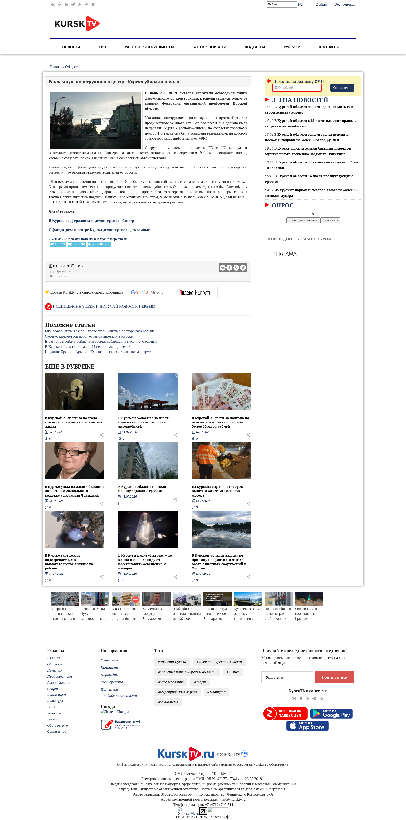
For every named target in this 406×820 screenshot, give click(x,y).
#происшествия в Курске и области (187, 672)
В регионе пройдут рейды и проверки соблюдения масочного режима (101, 341)
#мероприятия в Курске (177, 692)
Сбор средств (112, 682)
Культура (55, 701)
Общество (73, 67)
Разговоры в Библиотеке (150, 46)
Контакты (329, 46)
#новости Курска (172, 662)
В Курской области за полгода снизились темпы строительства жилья (73, 422)
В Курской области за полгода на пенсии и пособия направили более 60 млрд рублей (220, 422)
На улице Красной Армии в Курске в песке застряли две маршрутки (100, 352)
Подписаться (334, 677)
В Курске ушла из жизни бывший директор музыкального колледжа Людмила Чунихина (74, 490)
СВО (102, 46)
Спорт (52, 688)
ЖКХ (51, 707)
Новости (71, 46)
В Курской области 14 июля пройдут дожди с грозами (142, 488)
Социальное (56, 731)
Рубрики (292, 46)
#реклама (76, 244)
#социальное (168, 702)
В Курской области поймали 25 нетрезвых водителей (87, 347)
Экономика (56, 695)
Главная (56, 67)
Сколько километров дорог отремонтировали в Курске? (89, 336)
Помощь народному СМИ (298, 81)
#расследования (171, 682)
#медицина (216, 692)
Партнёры (109, 675)
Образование (57, 725)
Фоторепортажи (210, 46)
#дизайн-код (99, 244)
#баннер (57, 244)
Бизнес (52, 719)
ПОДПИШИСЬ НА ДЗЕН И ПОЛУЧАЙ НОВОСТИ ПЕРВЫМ (103, 306)
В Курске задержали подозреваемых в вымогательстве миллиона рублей (69, 561)
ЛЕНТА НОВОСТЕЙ (299, 100)
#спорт (200, 682)
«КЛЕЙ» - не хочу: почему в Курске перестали (88, 239)
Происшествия (59, 676)
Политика (55, 670)
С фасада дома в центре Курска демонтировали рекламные (99, 230)
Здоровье (54, 713)
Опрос (281, 205)
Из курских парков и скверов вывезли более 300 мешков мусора (217, 490)
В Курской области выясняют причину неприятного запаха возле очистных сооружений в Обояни (219, 561)
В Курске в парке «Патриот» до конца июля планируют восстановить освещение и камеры (145, 561)
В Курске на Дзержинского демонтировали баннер (91, 221)
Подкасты (255, 46)
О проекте (109, 660)
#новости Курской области (219, 662)
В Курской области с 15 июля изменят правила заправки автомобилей (143, 422)
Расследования (59, 682)
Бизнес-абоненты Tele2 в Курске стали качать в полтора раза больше (100, 331)
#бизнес (233, 672)
